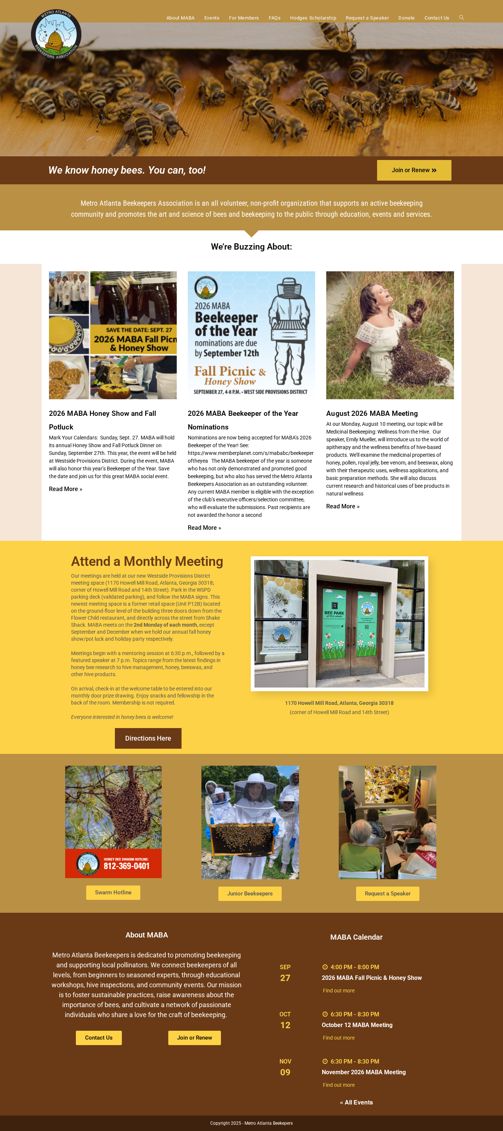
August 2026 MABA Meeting (372, 413)
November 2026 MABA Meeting (364, 1072)
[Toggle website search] (461, 18)
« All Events (356, 1102)
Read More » (65, 489)
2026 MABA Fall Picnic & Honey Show (372, 977)
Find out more (339, 990)
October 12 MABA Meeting (357, 1025)
